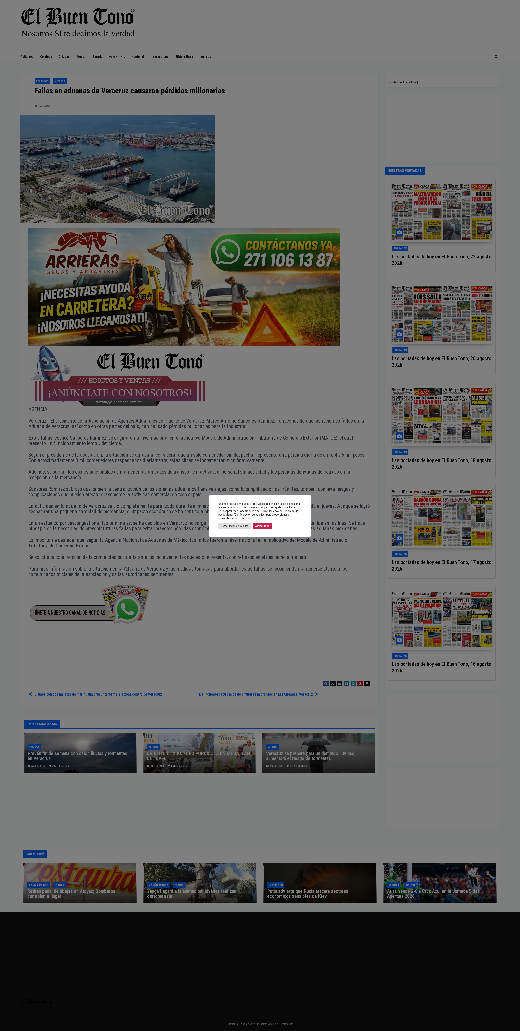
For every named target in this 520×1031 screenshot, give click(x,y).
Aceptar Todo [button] (262, 525)
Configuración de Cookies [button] (234, 525)
